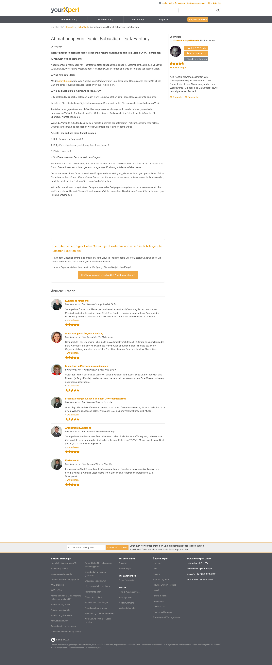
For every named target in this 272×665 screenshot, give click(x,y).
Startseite (69, 27)
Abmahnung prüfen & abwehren (99, 613)
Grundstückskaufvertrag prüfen (65, 579)
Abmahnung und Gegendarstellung (84, 333)
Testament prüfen (93, 591)
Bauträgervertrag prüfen (62, 573)
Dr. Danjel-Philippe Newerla (184, 40)
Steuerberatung (105, 19)
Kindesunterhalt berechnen (97, 586)
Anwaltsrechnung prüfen (96, 607)
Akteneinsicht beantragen (96, 602)
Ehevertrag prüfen (93, 596)
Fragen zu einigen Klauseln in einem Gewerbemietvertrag (95, 398)
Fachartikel (82, 27)
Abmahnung (64, 81)
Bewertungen (125, 568)
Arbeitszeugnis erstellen (62, 615)
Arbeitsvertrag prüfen (60, 604)
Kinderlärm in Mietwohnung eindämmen (86, 366)
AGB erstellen (57, 584)
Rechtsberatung (69, 19)
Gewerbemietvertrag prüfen (63, 625)
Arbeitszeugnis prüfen (61, 609)
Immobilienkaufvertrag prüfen (64, 563)
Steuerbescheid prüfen (95, 580)
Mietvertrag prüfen (59, 620)
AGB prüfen (56, 590)
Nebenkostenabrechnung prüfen (66, 631)
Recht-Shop (138, 19)
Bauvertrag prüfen (59, 568)
